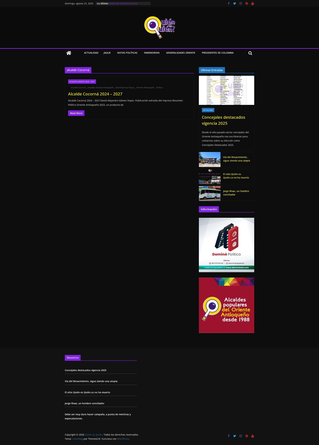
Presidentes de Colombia (218, 52)
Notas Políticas (127, 52)
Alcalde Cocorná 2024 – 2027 (95, 94)
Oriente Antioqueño (145, 87)
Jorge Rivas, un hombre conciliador (128, 3)
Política (159, 87)
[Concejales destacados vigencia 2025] (226, 90)
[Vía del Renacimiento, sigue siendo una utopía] (209, 159)
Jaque (107, 52)
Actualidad (91, 52)
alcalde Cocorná (78, 87)
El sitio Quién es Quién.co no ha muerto (236, 175)
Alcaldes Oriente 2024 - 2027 (82, 81)
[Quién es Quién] (69, 53)
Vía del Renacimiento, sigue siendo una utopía (236, 158)
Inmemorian (152, 52)
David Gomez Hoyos (125, 87)
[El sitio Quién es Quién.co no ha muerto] (209, 176)
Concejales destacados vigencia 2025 (223, 120)
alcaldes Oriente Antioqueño (101, 87)
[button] (111, 52)
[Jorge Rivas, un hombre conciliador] (209, 193)
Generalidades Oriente (180, 52)
